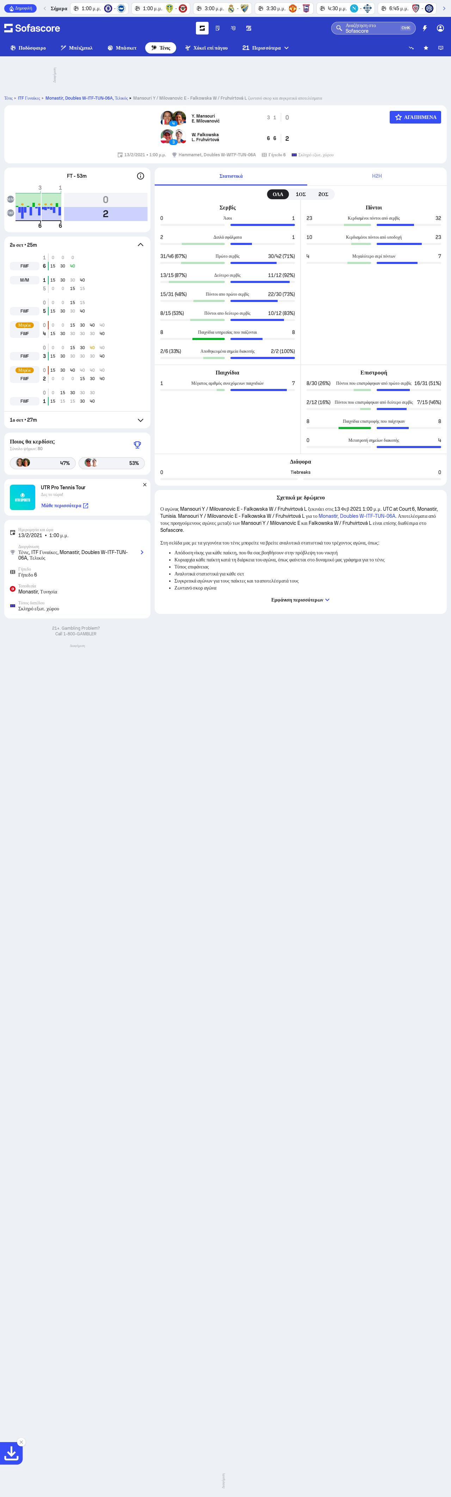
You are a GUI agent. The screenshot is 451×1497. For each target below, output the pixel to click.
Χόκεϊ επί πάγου (210, 48)
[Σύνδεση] (440, 28)
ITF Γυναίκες (29, 98)
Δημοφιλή (23, 8)
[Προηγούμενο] (45, 8)
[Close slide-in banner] (21, 1442)
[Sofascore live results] (32, 28)
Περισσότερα (261, 47)
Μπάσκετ (126, 48)
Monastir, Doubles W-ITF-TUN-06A (86, 98)
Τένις (165, 48)
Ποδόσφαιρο (32, 48)
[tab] (231, 176)
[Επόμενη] (444, 8)
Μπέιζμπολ (81, 48)
